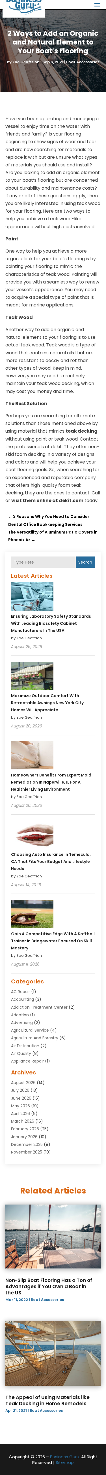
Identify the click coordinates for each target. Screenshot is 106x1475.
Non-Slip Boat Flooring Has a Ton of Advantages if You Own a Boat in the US (48, 1286)
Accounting (22, 999)
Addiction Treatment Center (39, 1007)
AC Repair (20, 991)
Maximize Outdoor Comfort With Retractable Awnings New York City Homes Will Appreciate (47, 703)
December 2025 (27, 1144)
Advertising (22, 1022)
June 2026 (21, 1098)
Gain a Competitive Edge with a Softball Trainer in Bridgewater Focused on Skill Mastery (53, 941)
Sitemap (65, 1462)
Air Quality (21, 1053)
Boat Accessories (82, 62)
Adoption (20, 1015)
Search (85, 562)
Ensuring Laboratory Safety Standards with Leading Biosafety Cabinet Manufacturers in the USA (51, 623)
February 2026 (25, 1129)
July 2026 (20, 1090)
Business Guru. (65, 1457)
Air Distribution (25, 1046)
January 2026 (24, 1137)
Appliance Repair (27, 1061)
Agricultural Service (30, 1030)
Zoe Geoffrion (26, 62)
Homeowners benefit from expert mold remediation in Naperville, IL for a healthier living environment (51, 782)
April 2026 (20, 1113)
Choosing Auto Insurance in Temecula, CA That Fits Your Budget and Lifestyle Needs (51, 861)
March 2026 (22, 1121)
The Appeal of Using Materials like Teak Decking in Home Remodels (47, 1400)
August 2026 (23, 1082)
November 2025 (26, 1152)
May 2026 (20, 1106)
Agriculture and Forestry (34, 1038)
